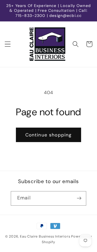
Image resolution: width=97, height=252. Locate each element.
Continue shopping (48, 135)
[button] (8, 44)
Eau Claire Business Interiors (45, 236)
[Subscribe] (79, 198)
